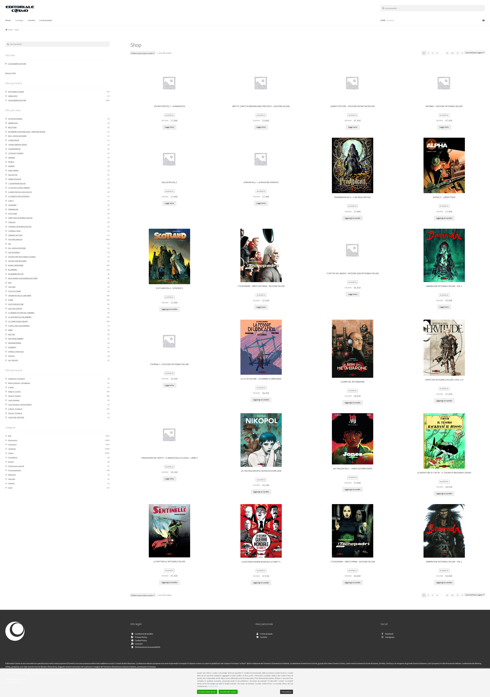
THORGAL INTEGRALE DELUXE (19, 226)
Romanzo (12, 475)
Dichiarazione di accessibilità (147, 647)
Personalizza (286, 692)
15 (447, 53)
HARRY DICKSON (14, 179)
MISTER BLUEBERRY (15, 338)
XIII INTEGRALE (14, 252)
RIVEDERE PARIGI (14, 343)
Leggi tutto (169, 127)
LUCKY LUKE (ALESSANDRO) (19, 326)
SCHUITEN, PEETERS (16, 417)
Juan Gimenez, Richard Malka (20, 404)
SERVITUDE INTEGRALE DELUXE (20, 218)
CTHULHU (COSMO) (15, 153)
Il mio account (45, 20)
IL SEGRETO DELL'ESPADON (18, 196)
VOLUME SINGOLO (15, 239)
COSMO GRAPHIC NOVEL (17, 144)
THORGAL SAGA (14, 231)
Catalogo (19, 20)
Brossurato (12, 440)
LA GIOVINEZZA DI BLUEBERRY (19, 317)
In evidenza (12, 457)
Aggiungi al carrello (352, 218)
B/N (9, 436)
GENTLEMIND (13, 170)
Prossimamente (14, 470)
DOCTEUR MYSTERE (15, 304)
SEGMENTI (12, 347)
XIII (9, 244)
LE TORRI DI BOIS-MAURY (18, 321)
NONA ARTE (12, 96)
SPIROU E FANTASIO (16, 351)
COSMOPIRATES (14, 149)
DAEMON (11, 157)
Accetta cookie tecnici (207, 692)
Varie (10, 488)
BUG (10, 283)
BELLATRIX (12, 127)
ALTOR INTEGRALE (15, 119)
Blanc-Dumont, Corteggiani (19, 383)
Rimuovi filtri (10, 73)
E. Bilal (11, 387)
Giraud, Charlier (14, 396)
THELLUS (11, 222)
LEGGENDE (12, 205)
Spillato (11, 483)
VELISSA (11, 356)
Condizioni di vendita (144, 633)
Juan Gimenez (14, 400)
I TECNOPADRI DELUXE (17, 183)
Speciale (11, 479)
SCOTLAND (12, 213)
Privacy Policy (141, 637)
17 (458, 53)
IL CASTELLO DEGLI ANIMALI (19, 188)
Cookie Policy (141, 640)
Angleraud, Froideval (16, 379)
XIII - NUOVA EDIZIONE (17, 248)
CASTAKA (11, 287)
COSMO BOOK (13, 140)
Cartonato (12, 444)
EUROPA (11, 166)
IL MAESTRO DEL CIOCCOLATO (20, 192)
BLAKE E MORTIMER (15, 265)
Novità (11, 462)
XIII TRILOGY (13, 360)
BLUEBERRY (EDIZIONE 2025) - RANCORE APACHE (26, 132)
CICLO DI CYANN (14, 291)
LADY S (11, 201)
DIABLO (11, 162)
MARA (10, 330)
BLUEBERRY (12, 269)
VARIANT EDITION (15, 235)
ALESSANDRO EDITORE (17, 64)
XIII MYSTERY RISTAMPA (17, 261)
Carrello (31, 20)
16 (452, 53)
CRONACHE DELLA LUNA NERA (19, 295)
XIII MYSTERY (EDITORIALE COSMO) (22, 257)
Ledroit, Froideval (15, 409)
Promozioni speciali (16, 466)
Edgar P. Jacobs (14, 391)
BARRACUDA (13, 123)
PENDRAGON (13, 209)
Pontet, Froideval (15, 413)
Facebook (389, 633)
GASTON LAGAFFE (15, 308)
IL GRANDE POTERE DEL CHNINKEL (21, 313)
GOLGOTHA (12, 175)
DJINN (10, 300)
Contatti (139, 643)
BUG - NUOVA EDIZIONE (17, 136)
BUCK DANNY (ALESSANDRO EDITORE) (23, 278)
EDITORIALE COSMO (16, 92)
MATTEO (11, 334)
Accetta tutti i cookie (228, 692)
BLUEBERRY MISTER (15, 274)
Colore (10, 453)
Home (8, 20)
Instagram (389, 637)
